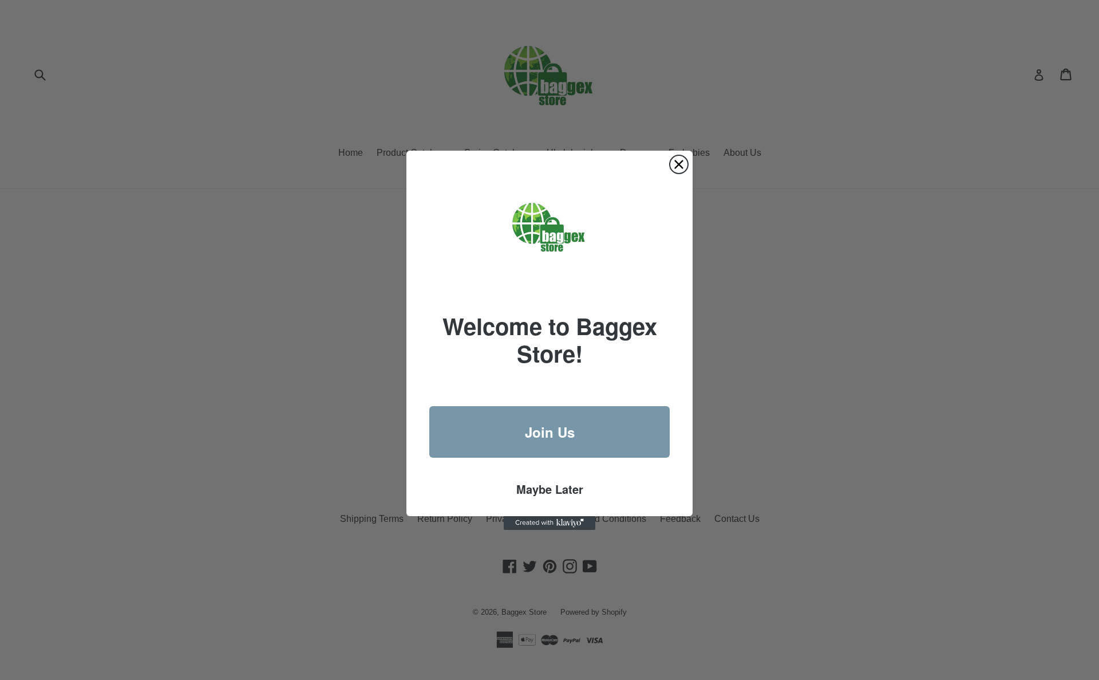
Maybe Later (549, 489)
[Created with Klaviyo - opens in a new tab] (549, 523)
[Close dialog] (679, 164)
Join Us (550, 432)
